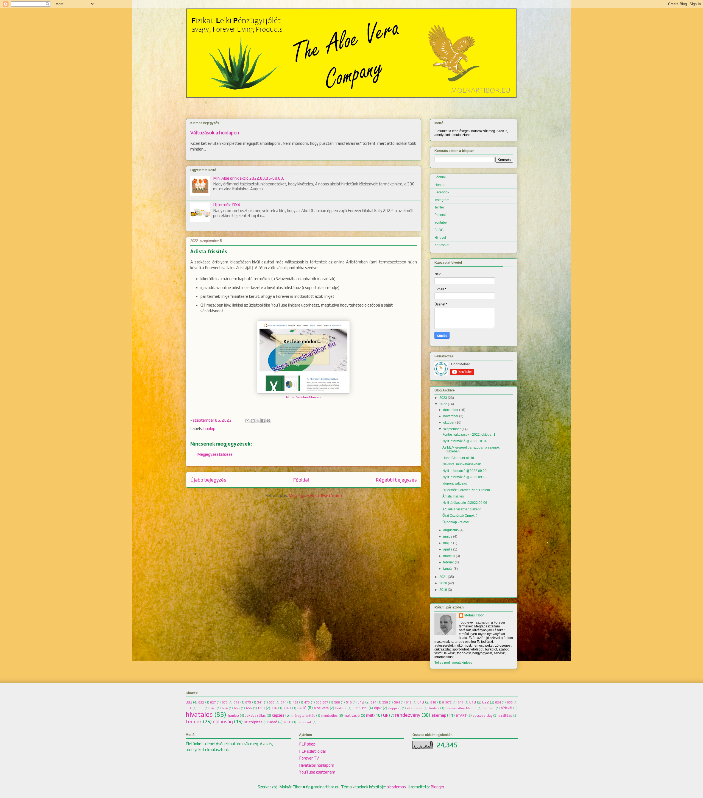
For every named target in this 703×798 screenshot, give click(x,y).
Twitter (439, 207)
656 (249, 708)
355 (272, 702)
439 (295, 702)
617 (461, 702)
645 (213, 708)
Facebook (441, 192)
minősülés (329, 715)
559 (385, 702)
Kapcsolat (441, 245)
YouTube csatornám (317, 772)
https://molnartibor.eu (303, 397)
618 (472, 702)
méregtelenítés (303, 716)
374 (283, 702)
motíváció (352, 715)
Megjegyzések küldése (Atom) (315, 495)
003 (189, 702)
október (448, 422)
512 (361, 702)
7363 (287, 708)
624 (498, 702)
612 (409, 702)
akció (301, 707)
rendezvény (407, 715)
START (461, 715)
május (447, 543)
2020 (443, 583)
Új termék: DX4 (226, 204)
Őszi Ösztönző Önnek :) (459, 516)
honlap (209, 428)
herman (489, 708)
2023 (443, 398)
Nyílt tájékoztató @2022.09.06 (464, 503)
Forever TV (309, 758)
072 (236, 702)
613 (420, 702)
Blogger (437, 787)
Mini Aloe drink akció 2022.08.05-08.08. (248, 178)
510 (349, 702)
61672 (447, 702)
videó (273, 722)
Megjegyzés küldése (215, 454)
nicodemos (396, 787)
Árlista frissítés (453, 496)
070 (225, 702)
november (450, 416)
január (448, 569)
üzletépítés (253, 722)
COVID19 (360, 708)
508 (337, 702)
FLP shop (307, 744)
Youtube (440, 222)
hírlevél (506, 708)
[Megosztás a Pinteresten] (268, 420)
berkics (340, 708)
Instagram (441, 200)
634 (188, 708)
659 (261, 708)
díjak (378, 708)
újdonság (223, 721)
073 (248, 702)
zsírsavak (304, 722)
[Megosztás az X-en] (258, 420)
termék (194, 721)
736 (274, 708)
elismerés (414, 708)
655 (237, 708)
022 (201, 702)
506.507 (322, 702)
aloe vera (321, 708)
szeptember (452, 429)
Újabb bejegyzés (208, 480)
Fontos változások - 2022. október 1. (469, 434)
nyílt (369, 715)
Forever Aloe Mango (460, 708)
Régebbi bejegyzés (396, 480)
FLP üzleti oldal (312, 751)
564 (397, 702)
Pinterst (440, 215)
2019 (443, 590)
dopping (394, 708)
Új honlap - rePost (455, 522)
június (447, 536)
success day (482, 715)
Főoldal (301, 480)
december (450, 410)
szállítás (505, 715)
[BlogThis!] (252, 420)
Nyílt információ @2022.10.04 (464, 441)
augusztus (451, 530)
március (449, 556)
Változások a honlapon (214, 132)
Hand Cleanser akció (458, 458)
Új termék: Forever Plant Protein (466, 490)
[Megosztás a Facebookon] (263, 420)
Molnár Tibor (474, 615)
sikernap (438, 715)
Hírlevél (440, 238)
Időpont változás (454, 483)
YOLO (287, 722)
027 (213, 702)
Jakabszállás (255, 715)
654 (225, 708)
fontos (434, 708)
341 (260, 702)
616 (433, 702)
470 (307, 702)
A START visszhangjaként (461, 509)
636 (200, 708)
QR (385, 715)
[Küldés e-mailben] (247, 420)
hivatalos (199, 714)
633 (510, 702)
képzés (278, 715)
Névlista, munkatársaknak (461, 464)
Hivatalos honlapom (316, 765)
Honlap (439, 185)
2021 (443, 577)
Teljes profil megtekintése (453, 662)
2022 (443, 404)
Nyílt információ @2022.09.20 (464, 471)
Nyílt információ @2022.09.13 (464, 477)
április (447, 549)
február (448, 562)
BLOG (438, 230)
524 (373, 702)
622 (485, 702)
